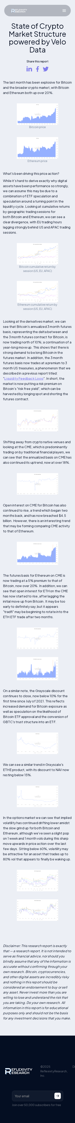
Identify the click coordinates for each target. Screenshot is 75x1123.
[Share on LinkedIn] (29, 68)
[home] (18, 11)
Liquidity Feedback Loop (23, 378)
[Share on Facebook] (37, 68)
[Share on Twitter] (45, 68)
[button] (64, 11)
